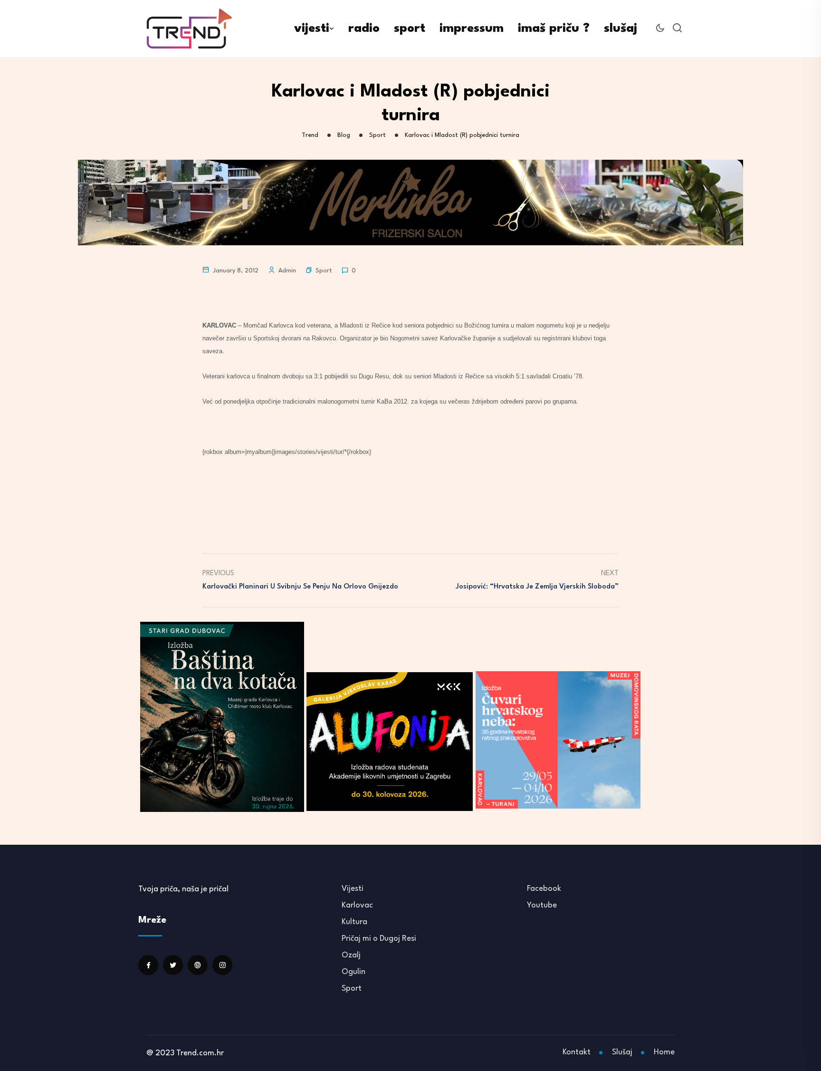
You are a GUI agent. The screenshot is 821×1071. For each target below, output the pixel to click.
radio (364, 28)
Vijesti (352, 889)
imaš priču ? (554, 28)
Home (664, 1052)
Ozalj (351, 955)
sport (409, 28)
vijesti (311, 28)
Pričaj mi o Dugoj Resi (379, 939)
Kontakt (577, 1052)
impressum (471, 28)
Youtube (542, 905)
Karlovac (357, 905)
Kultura (354, 922)
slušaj (620, 28)
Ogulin (353, 972)
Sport (323, 271)
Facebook (544, 889)
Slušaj (622, 1052)
